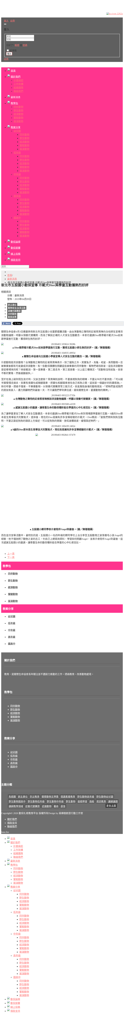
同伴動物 (12, 314)
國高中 (11, 643)
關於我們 (12, 819)
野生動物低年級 (36, 801)
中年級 (11, 630)
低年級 (11, 623)
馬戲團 (12, 796)
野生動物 (13, 580)
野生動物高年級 (85, 796)
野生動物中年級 (55, 801)
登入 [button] (6, 21)
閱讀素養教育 (68, 796)
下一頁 (11, 557)
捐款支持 (12, 823)
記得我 (13, 50)
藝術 (56, 806)
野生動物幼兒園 (104, 796)
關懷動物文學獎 (50, 796)
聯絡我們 (12, 826)
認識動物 (47, 806)
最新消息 (12, 279)
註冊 (6, 59)
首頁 (9, 275)
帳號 (17, 45)
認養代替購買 (14, 311)
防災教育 (34, 796)
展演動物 (13, 601)
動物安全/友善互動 (17, 308)
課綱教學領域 (16, 806)
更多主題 (111, 805)
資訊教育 (101, 801)
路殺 (91, 801)
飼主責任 (12, 305)
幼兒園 (11, 616)
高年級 (11, 637)
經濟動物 (13, 587)
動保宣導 (12, 317)
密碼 (25, 45)
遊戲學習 (82, 801)
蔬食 (63, 806)
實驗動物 (13, 594)
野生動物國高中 (17, 801)
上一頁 (11, 553)
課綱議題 (113, 801)
